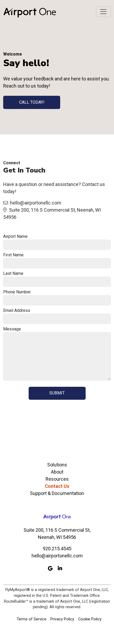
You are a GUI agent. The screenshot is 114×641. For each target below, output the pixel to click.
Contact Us (57, 486)
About (57, 472)
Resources (57, 479)
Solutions (57, 464)
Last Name (13, 273)
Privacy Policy (62, 619)
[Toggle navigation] (103, 11)
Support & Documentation (57, 493)
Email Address (16, 310)
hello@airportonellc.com (35, 203)
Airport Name (15, 236)
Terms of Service (31, 619)
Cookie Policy (90, 619)
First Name (13, 254)
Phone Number (17, 291)
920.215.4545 (57, 548)
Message (12, 328)
